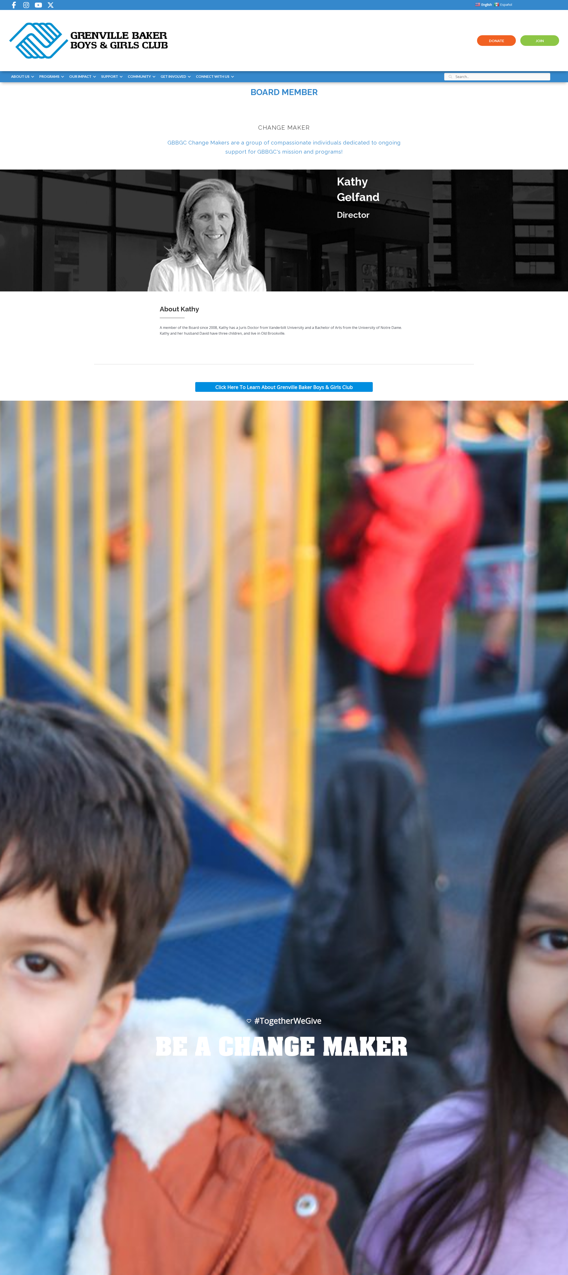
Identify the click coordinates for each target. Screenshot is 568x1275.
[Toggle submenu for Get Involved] (189, 76)
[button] (14, 5)
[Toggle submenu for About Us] (32, 76)
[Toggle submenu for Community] (154, 76)
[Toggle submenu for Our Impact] (94, 76)
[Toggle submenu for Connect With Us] (232, 76)
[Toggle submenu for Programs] (62, 76)
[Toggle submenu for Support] (121, 76)
